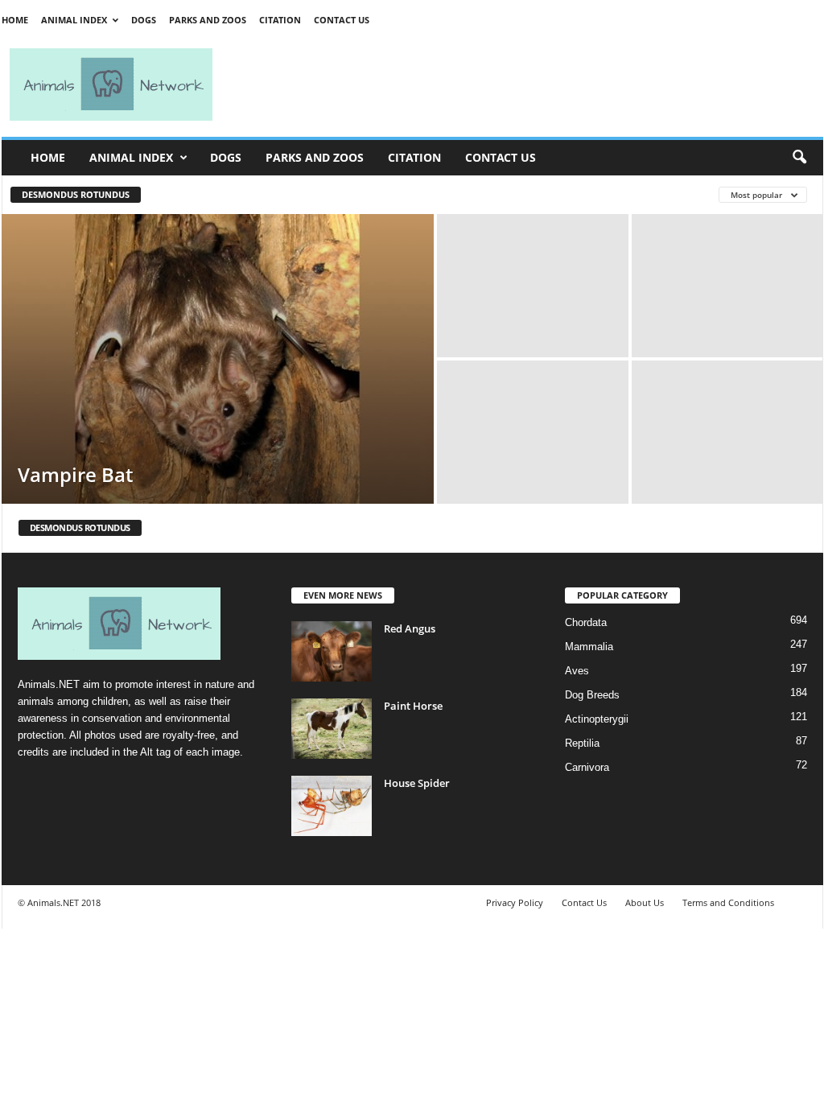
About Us (644, 902)
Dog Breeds (592, 695)
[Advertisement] (525, 84)
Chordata (586, 622)
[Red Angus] (331, 651)
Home (15, 20)
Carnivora (587, 767)
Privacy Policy (514, 902)
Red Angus (409, 628)
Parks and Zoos (207, 20)
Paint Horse (413, 705)
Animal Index (74, 20)
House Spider (417, 783)
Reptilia (582, 743)
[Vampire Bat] (218, 359)
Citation (280, 20)
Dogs (143, 20)
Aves (577, 671)
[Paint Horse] (331, 728)
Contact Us (341, 20)
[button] (799, 157)
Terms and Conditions (728, 902)
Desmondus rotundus (76, 194)
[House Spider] (331, 806)
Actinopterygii (596, 719)
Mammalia (589, 647)
